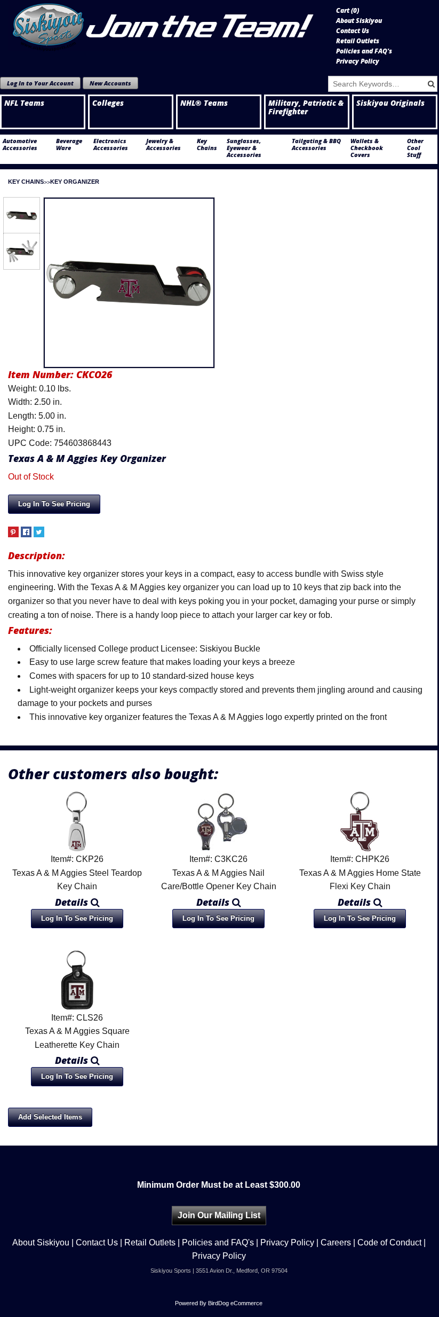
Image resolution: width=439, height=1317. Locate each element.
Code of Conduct (389, 1242)
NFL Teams (24, 103)
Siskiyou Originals (390, 103)
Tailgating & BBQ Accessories (316, 144)
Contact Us (352, 31)
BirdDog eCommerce (235, 1303)
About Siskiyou (359, 21)
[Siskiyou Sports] (164, 25)
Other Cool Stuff (415, 147)
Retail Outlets (357, 41)
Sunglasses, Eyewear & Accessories (244, 147)
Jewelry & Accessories (163, 144)
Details (73, 902)
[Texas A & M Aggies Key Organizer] (129, 283)
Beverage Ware (69, 144)
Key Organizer (74, 181)
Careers (336, 1242)
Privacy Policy (357, 61)
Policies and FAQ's (364, 51)
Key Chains (207, 144)
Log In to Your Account (40, 83)
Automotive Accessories (20, 144)
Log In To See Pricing (54, 504)
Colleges (108, 103)
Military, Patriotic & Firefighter (306, 107)
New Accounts (110, 83)
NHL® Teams (204, 103)
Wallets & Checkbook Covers (366, 147)
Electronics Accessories (110, 144)
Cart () (347, 10)
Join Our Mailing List (219, 1215)
